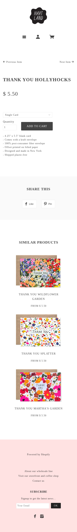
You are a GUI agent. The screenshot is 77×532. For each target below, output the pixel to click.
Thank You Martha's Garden (39, 408)
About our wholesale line (38, 471)
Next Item (65, 62)
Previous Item (14, 62)
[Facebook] (35, 516)
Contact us (38, 480)
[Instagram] (42, 516)
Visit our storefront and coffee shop (38, 476)
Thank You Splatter (39, 353)
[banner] (38, 16)
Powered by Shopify (38, 454)
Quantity (8, 121)
